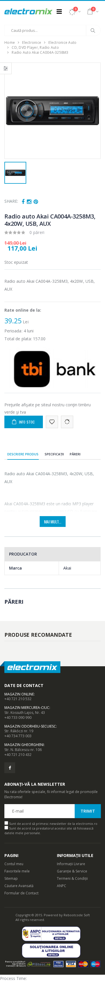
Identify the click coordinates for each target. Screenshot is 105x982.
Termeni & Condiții (72, 878)
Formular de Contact (21, 893)
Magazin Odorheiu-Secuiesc (30, 726)
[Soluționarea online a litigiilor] (52, 950)
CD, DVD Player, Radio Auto (35, 47)
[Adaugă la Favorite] (52, 422)
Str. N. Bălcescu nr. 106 (23, 749)
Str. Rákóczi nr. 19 (18, 730)
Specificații (54, 454)
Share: (11, 201)
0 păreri (37, 232)
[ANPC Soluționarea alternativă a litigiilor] (52, 933)
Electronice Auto (62, 42)
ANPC (61, 885)
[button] (74, 11)
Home (9, 42)
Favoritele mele (17, 871)
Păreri (75, 454)
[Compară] (67, 422)
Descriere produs (23, 454)
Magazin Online (19, 694)
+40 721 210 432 (18, 754)
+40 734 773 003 (18, 735)
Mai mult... (52, 521)
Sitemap (11, 878)
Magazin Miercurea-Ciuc (26, 707)
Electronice (31, 42)
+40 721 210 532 (18, 698)
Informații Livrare (71, 863)
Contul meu (13, 863)
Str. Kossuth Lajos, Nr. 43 (24, 712)
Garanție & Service (72, 871)
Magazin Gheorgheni (24, 744)
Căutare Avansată (19, 885)
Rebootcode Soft (77, 915)
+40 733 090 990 (18, 717)
